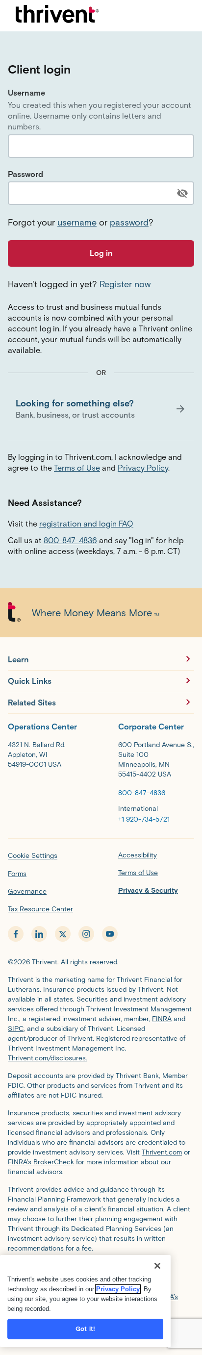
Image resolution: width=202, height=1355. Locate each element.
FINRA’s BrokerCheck (41, 1162)
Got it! (85, 1328)
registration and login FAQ (86, 523)
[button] (101, 409)
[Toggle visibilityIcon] (182, 193)
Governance (27, 891)
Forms (17, 874)
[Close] (157, 1266)
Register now (125, 284)
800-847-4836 (70, 540)
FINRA (162, 1019)
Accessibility (137, 855)
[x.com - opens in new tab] (63, 934)
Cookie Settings (32, 856)
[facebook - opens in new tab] (16, 934)
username (77, 222)
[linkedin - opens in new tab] (39, 934)
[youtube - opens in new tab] (110, 934)
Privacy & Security (148, 890)
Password (25, 174)
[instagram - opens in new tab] (86, 934)
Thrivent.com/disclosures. (47, 1058)
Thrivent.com (162, 1152)
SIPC (16, 1029)
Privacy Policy (143, 468)
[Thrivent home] (57, 15)
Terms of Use (77, 468)
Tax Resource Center (40, 909)
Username (26, 93)
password (129, 222)
